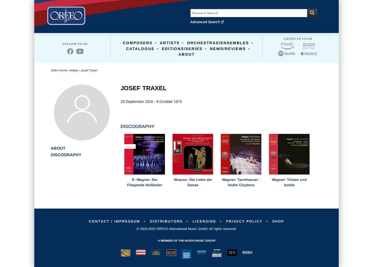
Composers (137, 43)
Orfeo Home (59, 70)
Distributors (166, 221)
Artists (170, 43)
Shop (278, 221)
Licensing (204, 221)
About (186, 54)
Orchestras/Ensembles (218, 43)
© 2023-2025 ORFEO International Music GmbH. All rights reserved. (187, 229)
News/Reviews (228, 48)
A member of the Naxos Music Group (186, 240)
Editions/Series (182, 48)
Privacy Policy (244, 221)
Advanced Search (205, 22)
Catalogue (140, 48)
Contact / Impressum (114, 221)
